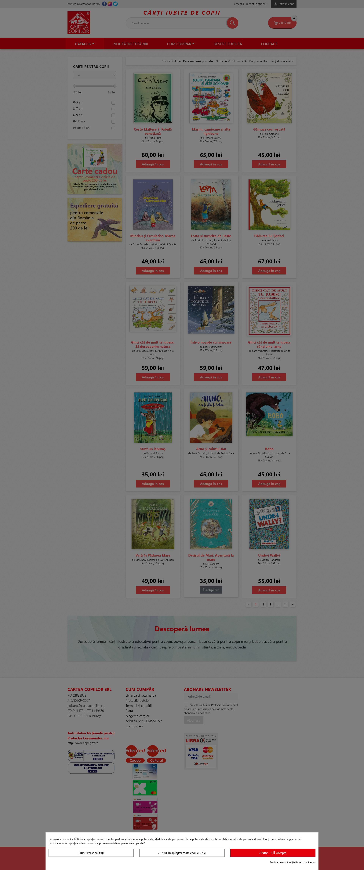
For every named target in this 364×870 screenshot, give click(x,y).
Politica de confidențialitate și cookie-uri (292, 862)
